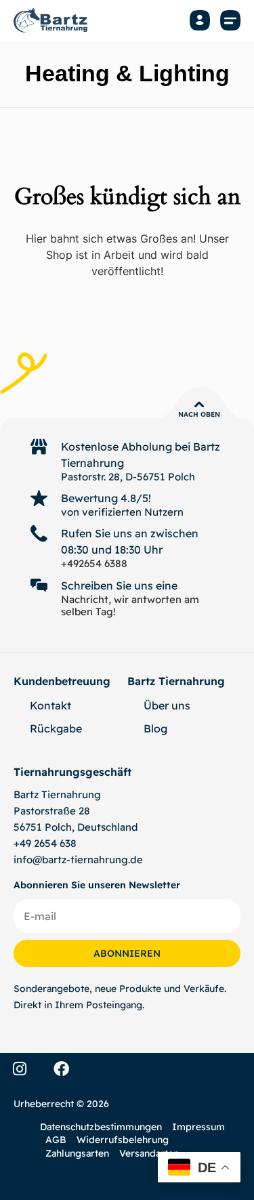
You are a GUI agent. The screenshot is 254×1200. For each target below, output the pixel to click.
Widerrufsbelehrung (123, 1140)
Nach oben (199, 414)
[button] (230, 20)
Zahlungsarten (77, 1153)
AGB (55, 1140)
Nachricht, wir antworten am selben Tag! (130, 605)
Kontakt (50, 705)
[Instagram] (19, 1068)
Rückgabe (56, 728)
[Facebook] (61, 1068)
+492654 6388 (94, 563)
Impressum (198, 1127)
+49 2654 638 (45, 843)
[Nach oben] (199, 404)
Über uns (167, 705)
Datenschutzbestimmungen (101, 1127)
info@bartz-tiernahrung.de (78, 859)
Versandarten (149, 1153)
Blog (155, 728)
